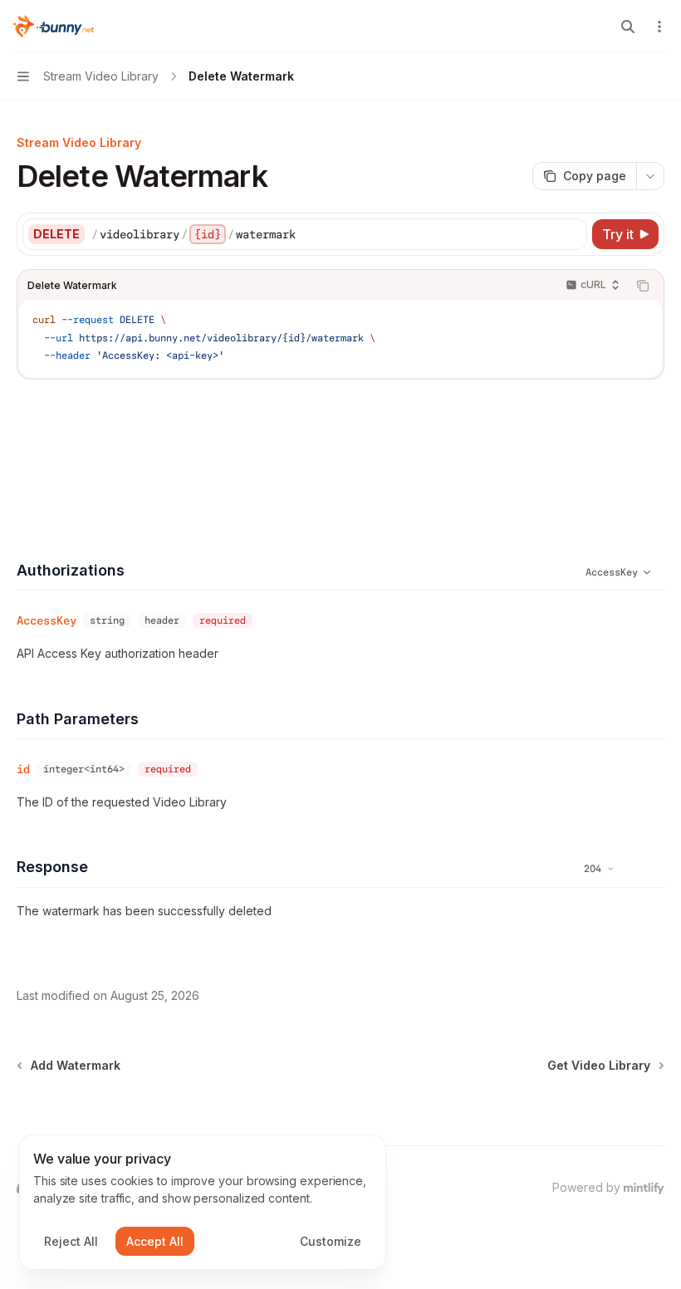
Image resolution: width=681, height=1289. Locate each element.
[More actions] (659, 26)
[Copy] (571, 234)
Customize (330, 1241)
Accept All (155, 1241)
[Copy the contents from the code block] (643, 286)
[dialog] (202, 1202)
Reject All (71, 1241)
